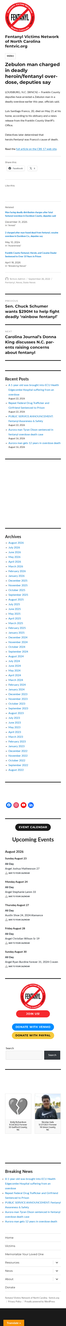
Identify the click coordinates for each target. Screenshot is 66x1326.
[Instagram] (16, 805)
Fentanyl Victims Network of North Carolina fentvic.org (32, 41)
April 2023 (14, 732)
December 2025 (17, 580)
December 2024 (17, 637)
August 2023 (16, 713)
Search (10, 1048)
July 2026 (14, 547)
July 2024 (14, 661)
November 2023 (18, 699)
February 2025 (17, 628)
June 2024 (14, 666)
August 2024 (16, 656)
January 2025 (16, 632)
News (19, 282)
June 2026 (14, 552)
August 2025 (16, 599)
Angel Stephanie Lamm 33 (20, 892)
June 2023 (14, 722)
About (9, 1279)
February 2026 (17, 571)
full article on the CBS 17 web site (36, 149)
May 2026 (14, 557)
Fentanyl (10, 282)
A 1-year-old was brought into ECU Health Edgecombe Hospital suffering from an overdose (33, 390)
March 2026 (15, 566)
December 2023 (17, 694)
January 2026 (16, 576)
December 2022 (17, 751)
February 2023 (17, 741)
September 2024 (18, 651)
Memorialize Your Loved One (24, 1254)
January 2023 (16, 746)
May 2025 (14, 613)
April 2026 (14, 561)
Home (9, 1237)
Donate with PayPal (33, 1035)
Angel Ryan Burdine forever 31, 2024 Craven (31, 962)
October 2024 (16, 647)
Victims (10, 1246)
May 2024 (14, 670)
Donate (10, 1287)
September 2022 (18, 765)
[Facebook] (9, 805)
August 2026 (16, 542)
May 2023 (14, 727)
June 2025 (14, 609)
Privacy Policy (14, 1302)
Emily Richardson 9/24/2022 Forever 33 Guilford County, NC (18, 1126)
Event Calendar (33, 827)
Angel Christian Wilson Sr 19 (22, 938)
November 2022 (18, 755)
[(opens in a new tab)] (26, 468)
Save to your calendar (19, 873)
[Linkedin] (31, 805)
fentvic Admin (17, 279)
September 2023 (18, 708)
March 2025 (15, 623)
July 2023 (14, 718)
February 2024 (17, 684)
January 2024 (16, 689)
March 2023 (15, 737)
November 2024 (18, 642)
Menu (10, 56)
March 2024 (15, 680)
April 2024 (14, 675)
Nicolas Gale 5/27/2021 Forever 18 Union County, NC (48, 1126)
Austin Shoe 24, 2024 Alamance (24, 915)
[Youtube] (23, 805)
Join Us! (33, 1013)
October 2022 (16, 760)
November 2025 (18, 585)
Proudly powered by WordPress (40, 1302)
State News (29, 282)
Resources (12, 1262)
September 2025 (18, 595)
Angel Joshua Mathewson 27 (22, 868)
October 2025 (16, 590)
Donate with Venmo (33, 1027)
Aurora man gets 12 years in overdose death (34, 443)
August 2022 (16, 770)
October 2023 (16, 703)
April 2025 (14, 618)
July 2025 (14, 604)
